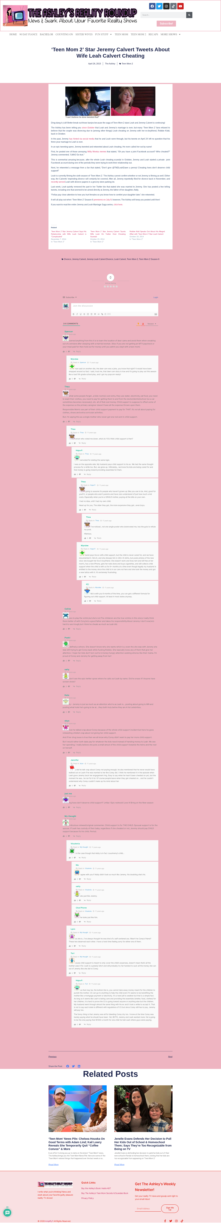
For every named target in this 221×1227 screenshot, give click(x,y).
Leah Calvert (120, 259)
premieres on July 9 (103, 200)
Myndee (98, 587)
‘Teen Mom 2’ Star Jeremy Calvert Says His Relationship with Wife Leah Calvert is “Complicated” (68, 234)
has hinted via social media (81, 139)
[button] (67, 1066)
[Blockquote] (95, 314)
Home (13, 34)
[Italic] (77, 314)
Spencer (83, 362)
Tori (86, 984)
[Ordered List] (88, 314)
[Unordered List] (91, 314)
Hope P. (93, 485)
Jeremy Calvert (79, 259)
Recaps (153, 34)
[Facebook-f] (165, 1221)
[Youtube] (180, 6)
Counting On (64, 34)
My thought (84, 847)
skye (81, 763)
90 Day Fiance (28, 34)
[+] (109, 314)
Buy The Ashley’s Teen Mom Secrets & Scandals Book (104, 1193)
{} (105, 314)
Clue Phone (81, 908)
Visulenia (88, 868)
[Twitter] (159, 6)
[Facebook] (152, 6)
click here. (118, 204)
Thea (82, 432)
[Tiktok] (173, 6)
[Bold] (73, 314)
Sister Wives (84, 34)
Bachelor (46, 34)
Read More (53, 1165)
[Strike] (84, 314)
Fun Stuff (101, 34)
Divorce (67, 259)
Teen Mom (121, 34)
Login (155, 297)
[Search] (189, 15)
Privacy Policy (87, 1198)
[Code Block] (98, 314)
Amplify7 (49, 1221)
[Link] (102, 314)
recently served (58, 182)
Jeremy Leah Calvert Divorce (100, 259)
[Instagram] (166, 6)
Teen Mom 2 (138, 34)
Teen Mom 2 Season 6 (149, 259)
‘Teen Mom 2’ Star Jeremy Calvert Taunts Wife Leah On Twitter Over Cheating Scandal (108, 234)
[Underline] (80, 314)
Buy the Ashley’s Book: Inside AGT (96, 1188)
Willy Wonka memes (96, 152)
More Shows (169, 34)
